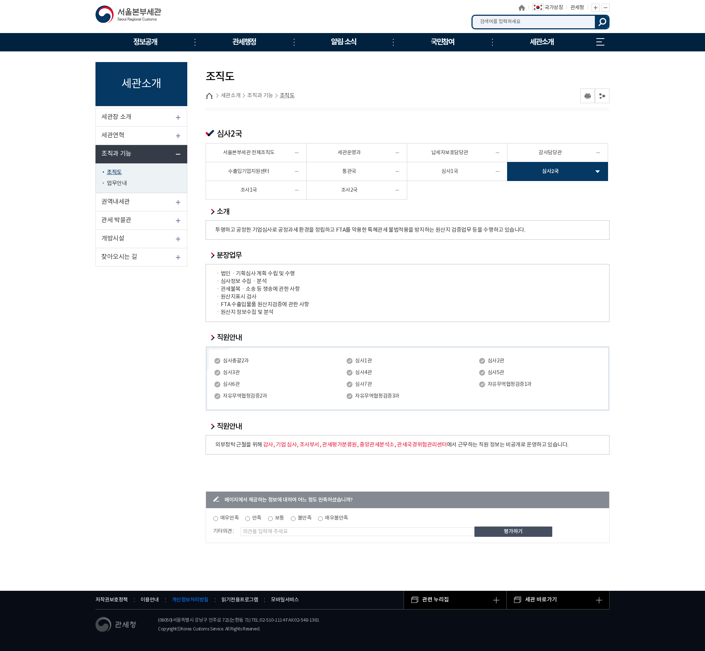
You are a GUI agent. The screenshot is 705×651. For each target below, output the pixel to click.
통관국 (349, 171)
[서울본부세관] (133, 16)
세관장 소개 (116, 117)
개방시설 (112, 238)
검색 (602, 22)
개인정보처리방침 (190, 600)
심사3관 (231, 373)
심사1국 (449, 171)
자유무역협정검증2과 (245, 396)
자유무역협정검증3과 (377, 396)
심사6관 (231, 384)
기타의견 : (223, 531)
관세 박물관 (116, 220)
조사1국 (249, 190)
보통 (279, 518)
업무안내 (117, 183)
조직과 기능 (116, 154)
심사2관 (496, 361)
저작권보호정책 (111, 600)
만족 (256, 518)
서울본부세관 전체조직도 (249, 153)
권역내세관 (115, 202)
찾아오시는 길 (119, 257)
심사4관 (363, 373)
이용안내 (150, 600)
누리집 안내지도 (600, 42)
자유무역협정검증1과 (510, 384)
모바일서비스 (285, 600)
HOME (209, 96)
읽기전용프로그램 (239, 600)
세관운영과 (349, 153)
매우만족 (229, 518)
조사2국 (349, 190)
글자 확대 (596, 8)
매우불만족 (336, 518)
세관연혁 (112, 135)
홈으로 (522, 8)
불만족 (305, 518)
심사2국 (550, 171)
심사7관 (363, 384)
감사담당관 (550, 153)
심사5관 (496, 373)
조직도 (114, 172)
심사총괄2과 (236, 361)
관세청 (577, 8)
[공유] (602, 95)
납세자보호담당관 (449, 153)
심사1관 (363, 361)
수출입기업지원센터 (249, 171)
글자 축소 (605, 8)
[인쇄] (587, 95)
